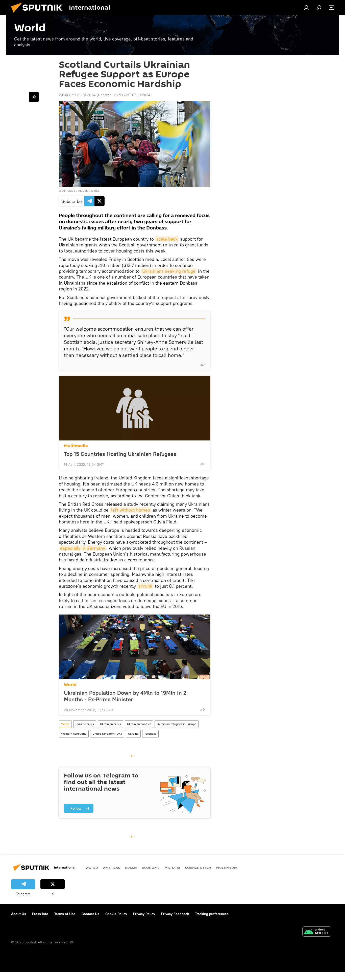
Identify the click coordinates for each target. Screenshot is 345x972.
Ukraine (133, 733)
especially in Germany (82, 548)
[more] (203, 365)
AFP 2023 (68, 191)
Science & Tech (198, 867)
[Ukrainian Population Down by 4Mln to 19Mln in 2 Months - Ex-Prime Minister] (134, 647)
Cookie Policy (116, 914)
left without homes (130, 510)
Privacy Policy (144, 914)
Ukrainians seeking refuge (168, 271)
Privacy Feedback (175, 914)
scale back (167, 239)
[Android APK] (317, 932)
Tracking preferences (212, 914)
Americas (111, 867)
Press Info (40, 914)
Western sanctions (73, 733)
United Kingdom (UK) (107, 733)
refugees (150, 733)
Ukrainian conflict (139, 724)
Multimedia (76, 446)
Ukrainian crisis (110, 724)
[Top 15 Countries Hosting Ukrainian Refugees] (134, 408)
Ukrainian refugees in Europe (176, 724)
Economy (151, 867)
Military (172, 867)
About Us (18, 914)
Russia (131, 867)
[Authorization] (306, 8)
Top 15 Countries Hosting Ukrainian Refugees (120, 454)
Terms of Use (65, 914)
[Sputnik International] (38, 14)
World (70, 685)
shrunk (145, 586)
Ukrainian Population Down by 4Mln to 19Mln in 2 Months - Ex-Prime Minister (125, 696)
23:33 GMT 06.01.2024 (77, 95)
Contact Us (90, 914)
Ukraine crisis (85, 724)
